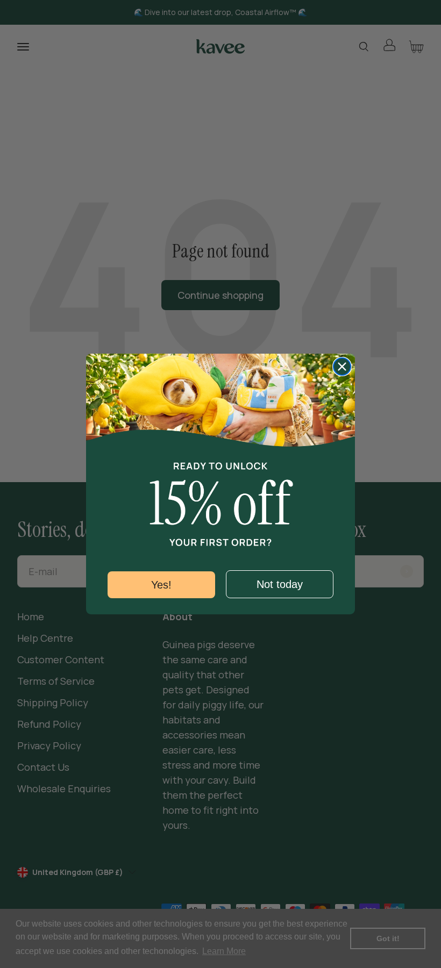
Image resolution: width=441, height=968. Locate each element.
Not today (280, 584)
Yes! (161, 585)
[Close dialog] (342, 366)
